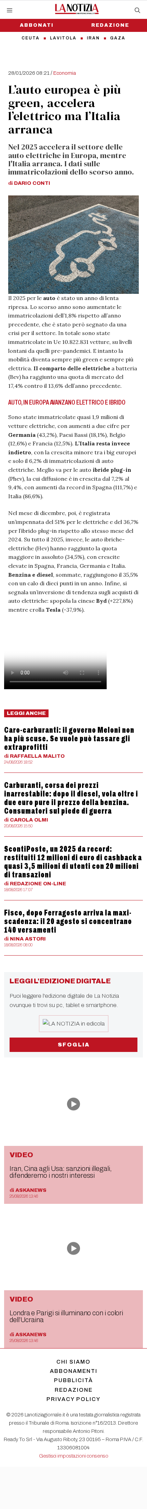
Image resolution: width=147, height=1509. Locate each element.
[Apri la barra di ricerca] (137, 10)
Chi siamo (73, 1362)
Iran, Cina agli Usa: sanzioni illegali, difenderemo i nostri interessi (61, 1172)
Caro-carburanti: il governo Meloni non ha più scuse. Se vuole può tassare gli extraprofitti (69, 739)
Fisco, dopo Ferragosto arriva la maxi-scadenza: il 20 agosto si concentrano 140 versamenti (68, 921)
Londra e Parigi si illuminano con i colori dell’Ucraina (66, 1316)
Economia (64, 73)
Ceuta (31, 38)
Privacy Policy (73, 1399)
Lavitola (63, 38)
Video (21, 1155)
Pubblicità (73, 1380)
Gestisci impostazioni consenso (73, 1456)
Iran (93, 38)
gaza (117, 38)
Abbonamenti (73, 1371)
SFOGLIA (74, 1044)
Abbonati (37, 25)
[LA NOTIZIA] (76, 8)
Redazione (110, 25)
